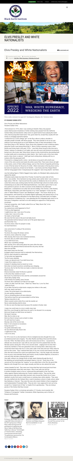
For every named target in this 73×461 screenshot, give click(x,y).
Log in (30, 458)
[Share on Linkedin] (24, 446)
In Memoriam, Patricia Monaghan (59, 1)
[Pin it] (18, 446)
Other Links (40, 1)
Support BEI (32, 1)
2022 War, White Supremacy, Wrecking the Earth (26, 58)
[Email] (26, 446)
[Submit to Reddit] (21, 446)
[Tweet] (9, 446)
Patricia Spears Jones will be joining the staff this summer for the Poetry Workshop (58, 421)
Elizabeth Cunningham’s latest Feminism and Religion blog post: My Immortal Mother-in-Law (35, 421)
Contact (47, 1)
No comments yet (64, 50)
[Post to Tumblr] (15, 446)
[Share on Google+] (12, 446)
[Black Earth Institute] (19, 12)
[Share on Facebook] (6, 446)
